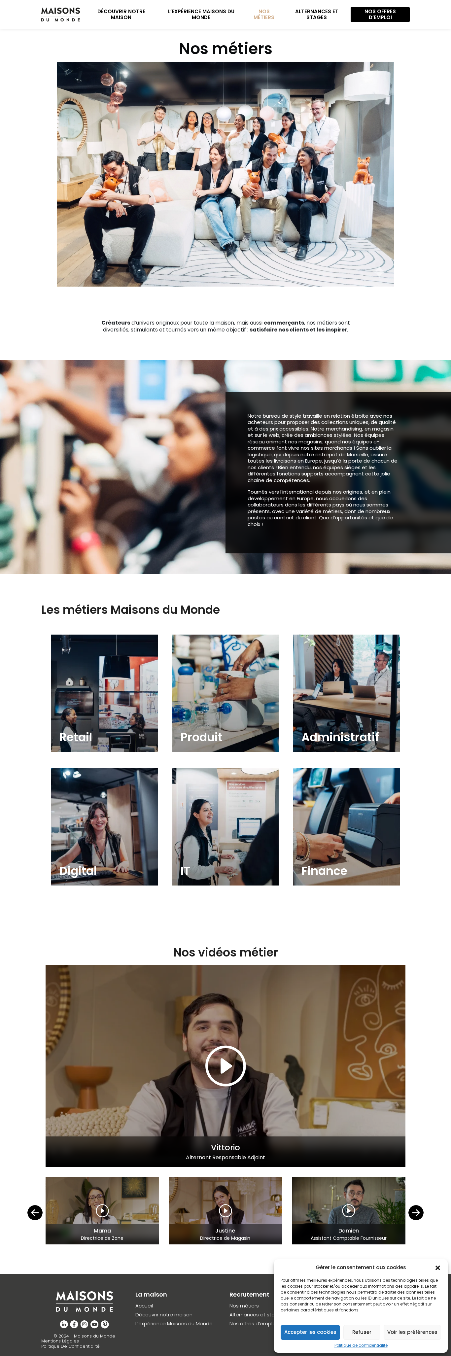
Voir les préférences (412, 1332)
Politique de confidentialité (361, 1345)
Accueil (144, 1306)
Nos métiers (264, 14)
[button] (437, 1267)
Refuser (361, 1332)
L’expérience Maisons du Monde (201, 14)
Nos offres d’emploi (380, 14)
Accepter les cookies (310, 1332)
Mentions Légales (60, 1341)
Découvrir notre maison (121, 14)
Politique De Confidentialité (70, 1346)
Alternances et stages (316, 14)
